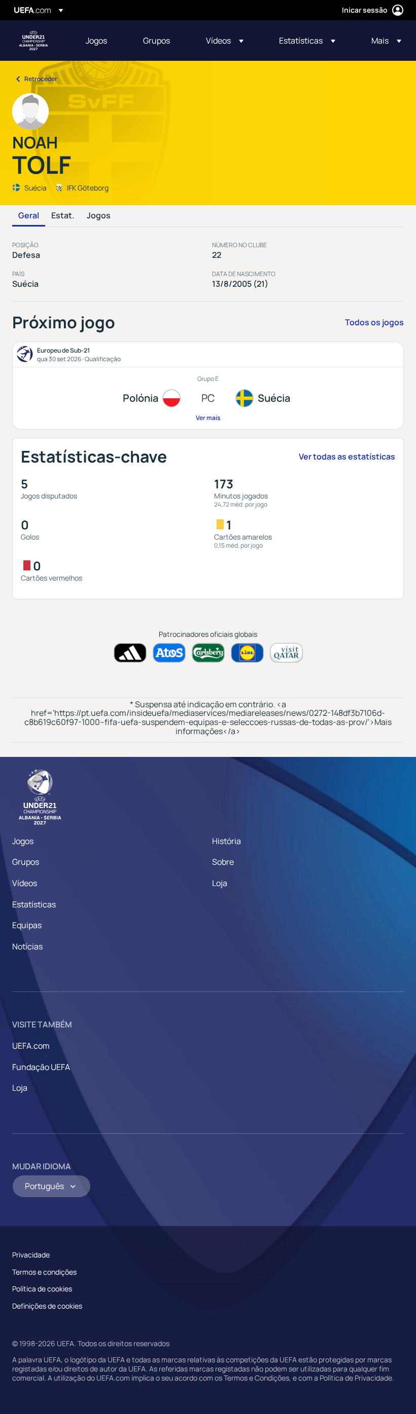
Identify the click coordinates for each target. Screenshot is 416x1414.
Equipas (27, 925)
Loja (219, 883)
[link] (96, 40)
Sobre (223, 861)
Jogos (99, 215)
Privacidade (31, 1254)
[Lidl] (247, 653)
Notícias (27, 946)
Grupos (25, 861)
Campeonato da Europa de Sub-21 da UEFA (33, 40)
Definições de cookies (47, 1306)
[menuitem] (101, 40)
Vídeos (24, 883)
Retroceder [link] (40, 78)
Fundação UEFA (41, 1067)
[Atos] (169, 653)
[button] (224, 40)
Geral (28, 215)
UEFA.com (31, 1045)
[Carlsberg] (208, 653)
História (226, 841)
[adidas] (130, 653)
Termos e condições (44, 1272)
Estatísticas (34, 904)
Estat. (63, 215)
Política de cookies (42, 1288)
